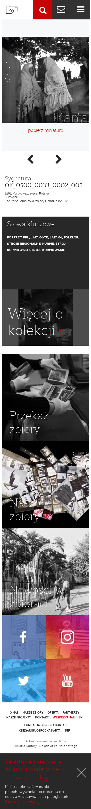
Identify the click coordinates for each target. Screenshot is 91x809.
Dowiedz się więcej (22, 802)
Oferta (53, 712)
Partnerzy (71, 712)
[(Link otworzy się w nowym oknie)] (24, 637)
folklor (71, 237)
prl (26, 237)
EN (81, 717)
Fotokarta (11, 10)
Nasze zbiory (33, 712)
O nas (14, 712)
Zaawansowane (42, 9)
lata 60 (56, 237)
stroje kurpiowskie (47, 250)
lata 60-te (39, 237)
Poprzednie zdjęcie (29, 159)
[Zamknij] (81, 773)
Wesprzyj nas (63, 717)
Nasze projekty (18, 717)
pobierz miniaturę (45, 130)
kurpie (48, 243)
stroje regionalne (24, 243)
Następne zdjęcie (58, 159)
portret (14, 237)
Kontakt (42, 717)
